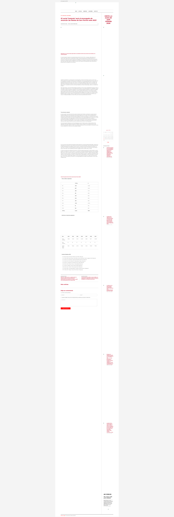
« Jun (108, 142)
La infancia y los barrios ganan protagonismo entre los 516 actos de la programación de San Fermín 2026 (110, 288)
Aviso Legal (63, 515)
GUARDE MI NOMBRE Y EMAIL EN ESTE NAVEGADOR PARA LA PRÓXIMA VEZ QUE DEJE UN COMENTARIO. (76, 297)
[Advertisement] (79, 71)
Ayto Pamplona (63, 15)
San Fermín (69, 15)
